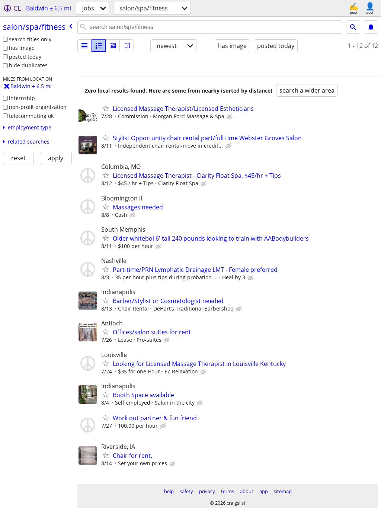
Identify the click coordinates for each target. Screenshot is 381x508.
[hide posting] (230, 117)
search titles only (30, 39)
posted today (25, 56)
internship (22, 98)
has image (22, 47)
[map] (127, 45)
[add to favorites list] (105, 108)
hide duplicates (28, 65)
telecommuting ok (31, 115)
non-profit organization (38, 106)
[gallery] (113, 45)
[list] (84, 45)
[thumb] (99, 45)
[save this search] (371, 27)
